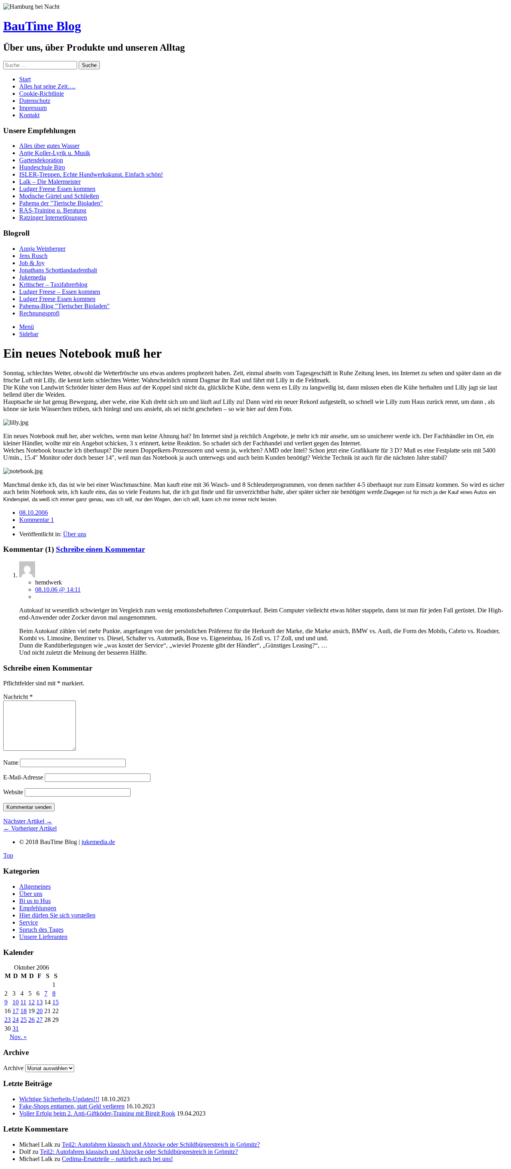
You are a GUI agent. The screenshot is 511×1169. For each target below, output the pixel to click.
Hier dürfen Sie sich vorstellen (57, 915)
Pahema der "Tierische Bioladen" (61, 203)
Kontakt (29, 115)
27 (39, 1019)
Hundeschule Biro (42, 167)
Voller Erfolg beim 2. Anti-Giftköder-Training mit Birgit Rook (97, 1113)
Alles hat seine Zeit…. (47, 86)
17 (15, 1011)
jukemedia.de (98, 841)
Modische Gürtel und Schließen (59, 196)
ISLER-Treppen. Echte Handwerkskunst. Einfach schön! (91, 174)
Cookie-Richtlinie (41, 93)
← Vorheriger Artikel (30, 828)
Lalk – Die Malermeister (50, 181)
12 (31, 1002)
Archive (13, 1068)
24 (15, 1019)
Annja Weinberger (42, 248)
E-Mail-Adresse (23, 777)
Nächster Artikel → (27, 821)
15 (55, 1002)
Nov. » (18, 1036)
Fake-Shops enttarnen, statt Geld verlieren (72, 1106)
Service (28, 922)
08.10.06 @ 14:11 (58, 589)
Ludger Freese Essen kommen (57, 188)
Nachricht (18, 696)
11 (23, 1002)
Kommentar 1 (36, 519)
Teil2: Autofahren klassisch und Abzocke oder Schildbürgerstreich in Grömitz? (161, 1144)
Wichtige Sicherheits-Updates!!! (59, 1099)
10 (15, 1002)
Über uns (74, 534)
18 (23, 1011)
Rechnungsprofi (39, 313)
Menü (26, 326)
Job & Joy (32, 263)
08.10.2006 (33, 512)
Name (10, 762)
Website (13, 792)
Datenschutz (34, 100)
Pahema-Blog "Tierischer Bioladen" (64, 306)
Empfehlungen (37, 908)
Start (25, 79)
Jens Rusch (33, 255)
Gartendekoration (41, 160)
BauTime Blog (42, 26)
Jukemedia (32, 277)
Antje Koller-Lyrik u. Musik (54, 153)
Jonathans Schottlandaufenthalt (58, 270)
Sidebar (28, 334)
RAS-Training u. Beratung (52, 210)
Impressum (33, 107)
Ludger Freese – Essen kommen (59, 291)
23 (7, 1019)
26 (31, 1019)
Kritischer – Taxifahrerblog (53, 284)
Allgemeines (35, 886)
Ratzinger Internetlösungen (53, 217)
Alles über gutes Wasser (49, 145)
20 (39, 1011)
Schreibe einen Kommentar (100, 549)
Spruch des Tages (41, 929)
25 (23, 1019)
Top (8, 855)
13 (39, 1002)
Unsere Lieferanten (43, 936)
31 (15, 1028)
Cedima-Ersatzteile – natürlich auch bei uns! (117, 1158)
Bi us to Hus (35, 900)
